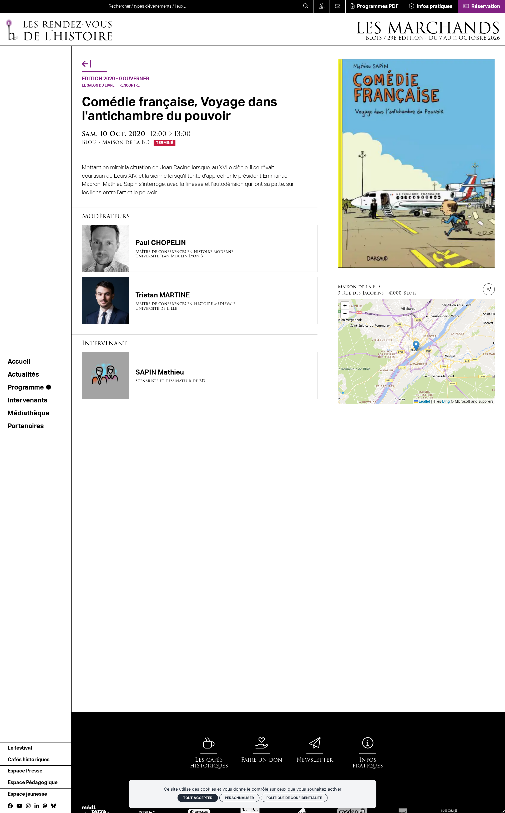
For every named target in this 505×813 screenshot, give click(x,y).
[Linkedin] (36, 806)
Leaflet (424, 401)
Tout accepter (198, 798)
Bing (446, 401)
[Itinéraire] (489, 289)
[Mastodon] (45, 806)
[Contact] (337, 6)
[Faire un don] (322, 6)
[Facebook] (10, 806)
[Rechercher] (306, 6)
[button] (416, 346)
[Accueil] (25, 6)
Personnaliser (239, 798)
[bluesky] (53, 806)
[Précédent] (86, 64)
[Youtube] (19, 806)
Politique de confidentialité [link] (294, 798)
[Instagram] (28, 806)
